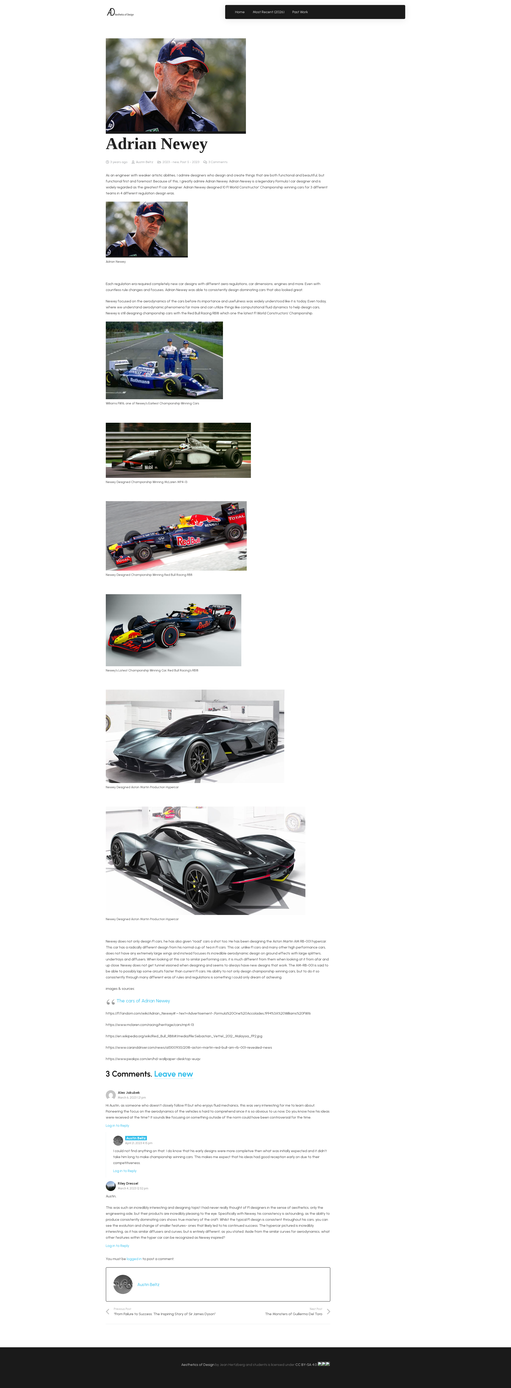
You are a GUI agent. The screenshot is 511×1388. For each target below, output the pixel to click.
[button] (310, 12)
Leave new (173, 1074)
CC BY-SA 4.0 (306, 1364)
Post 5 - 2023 (189, 162)
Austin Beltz (144, 162)
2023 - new (170, 162)
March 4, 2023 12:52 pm (133, 1188)
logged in (134, 1259)
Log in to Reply (117, 1125)
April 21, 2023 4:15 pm (139, 1143)
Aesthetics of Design (198, 1364)
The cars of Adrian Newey (143, 1001)
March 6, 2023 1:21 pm (132, 1097)
